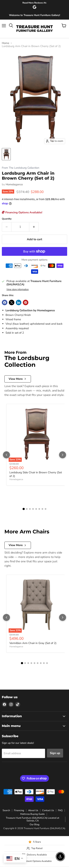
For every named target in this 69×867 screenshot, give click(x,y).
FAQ (60, 810)
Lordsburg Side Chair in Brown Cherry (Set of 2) (35, 474)
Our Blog (34, 824)
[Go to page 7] (42, 509)
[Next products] (62, 454)
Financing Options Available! (23, 212)
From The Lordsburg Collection (20, 167)
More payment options (34, 259)
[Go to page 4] (33, 509)
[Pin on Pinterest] (25, 302)
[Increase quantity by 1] (34, 227)
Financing (19, 810)
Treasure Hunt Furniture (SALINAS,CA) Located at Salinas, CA (32, 819)
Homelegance (14, 184)
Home (5, 43)
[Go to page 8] (45, 509)
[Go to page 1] (23, 509)
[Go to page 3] (30, 509)
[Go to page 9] (47, 663)
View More (16, 379)
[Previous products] (6, 454)
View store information (17, 289)
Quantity (7, 219)
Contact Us (48, 810)
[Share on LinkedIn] (18, 302)
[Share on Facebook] (4, 302)
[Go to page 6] (39, 509)
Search (6, 810)
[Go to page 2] (27, 509)
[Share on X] (11, 302)
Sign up (55, 753)
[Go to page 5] (36, 509)
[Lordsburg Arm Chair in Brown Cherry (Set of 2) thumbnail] (6, 154)
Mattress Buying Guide (32, 814)
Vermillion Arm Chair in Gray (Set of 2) (32, 643)
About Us (33, 810)
